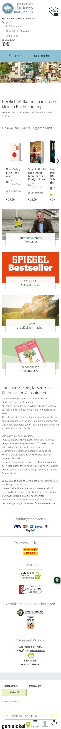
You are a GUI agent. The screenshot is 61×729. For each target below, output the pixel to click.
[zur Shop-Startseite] (17, 8)
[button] (35, 725)
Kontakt (24, 31)
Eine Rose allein (12, 174)
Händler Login (11, 701)
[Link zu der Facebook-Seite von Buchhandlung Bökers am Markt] (4, 44)
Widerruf (14, 692)
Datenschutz (11, 685)
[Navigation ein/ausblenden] (45, 724)
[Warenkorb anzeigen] (54, 725)
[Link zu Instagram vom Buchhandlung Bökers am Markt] (8, 44)
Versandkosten (37, 650)
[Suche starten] (52, 715)
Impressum (35, 685)
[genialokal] (16, 725)
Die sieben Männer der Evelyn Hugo (36, 176)
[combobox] (26, 715)
